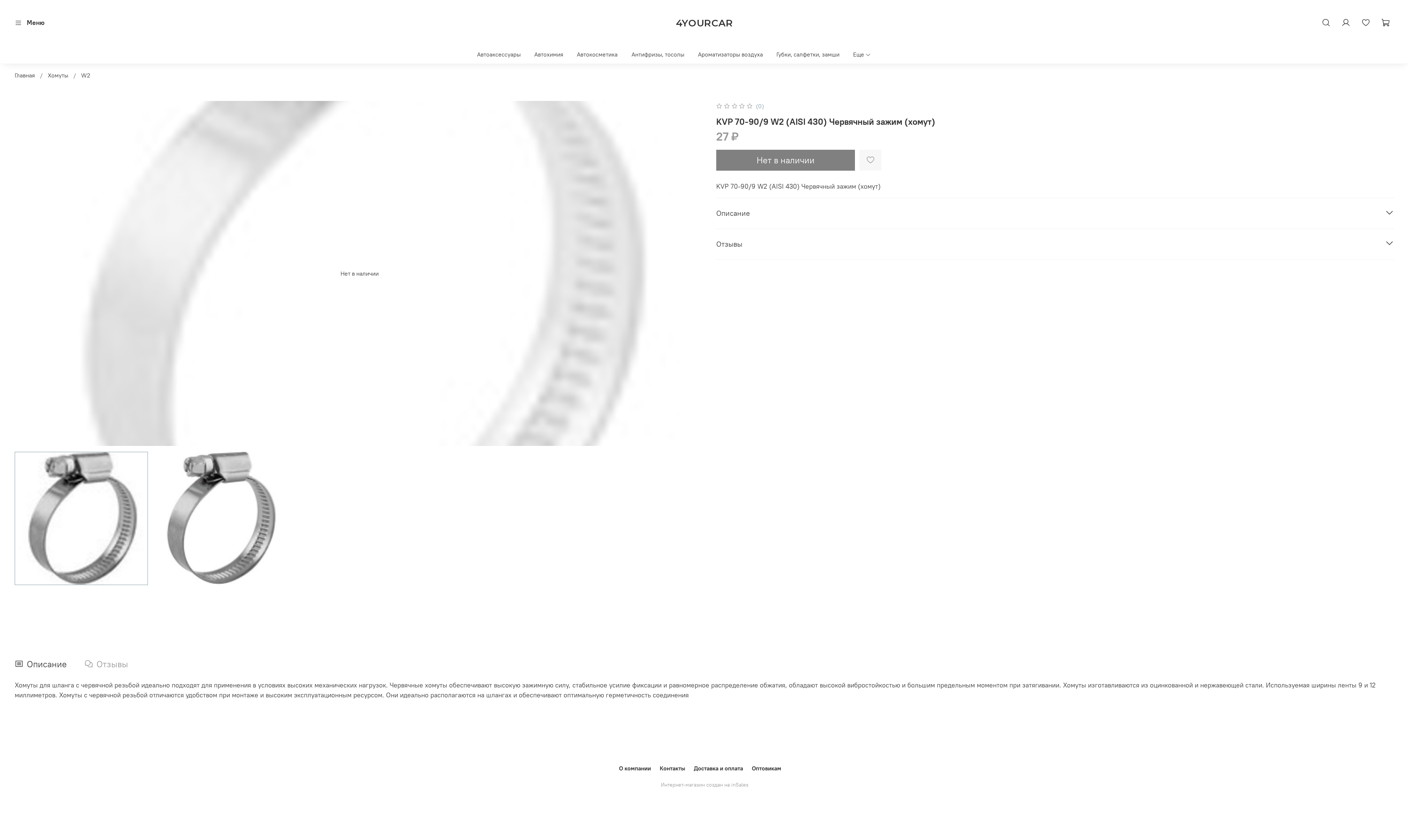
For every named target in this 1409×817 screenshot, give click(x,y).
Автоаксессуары (499, 54)
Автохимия (548, 54)
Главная (25, 75)
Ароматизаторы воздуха (730, 54)
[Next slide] (693, 273)
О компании (635, 768)
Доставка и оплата (718, 768)
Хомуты (58, 75)
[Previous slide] (26, 273)
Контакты (672, 768)
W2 (85, 75)
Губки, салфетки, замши (808, 54)
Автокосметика (597, 54)
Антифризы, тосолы (657, 54)
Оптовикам (766, 768)
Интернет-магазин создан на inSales (705, 784)
